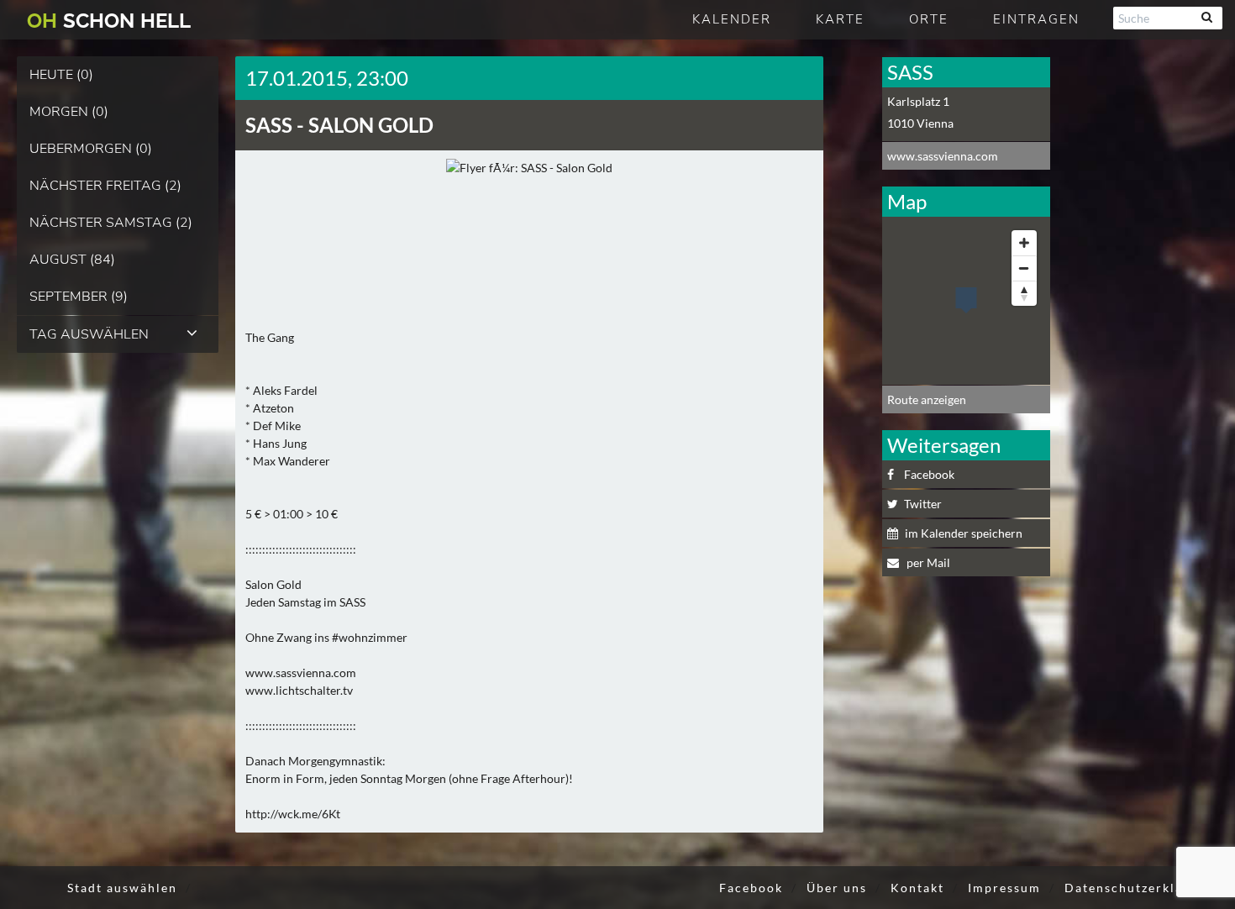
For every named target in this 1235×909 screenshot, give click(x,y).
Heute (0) (61, 75)
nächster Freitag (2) (105, 185)
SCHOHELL (109, 20)
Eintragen (1036, 19)
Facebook (929, 474)
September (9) (78, 296)
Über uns (837, 887)
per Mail (927, 562)
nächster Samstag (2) (110, 222)
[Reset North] (1024, 293)
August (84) (72, 259)
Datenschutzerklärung (1139, 887)
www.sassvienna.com (942, 156)
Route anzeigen (926, 399)
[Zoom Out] (1024, 268)
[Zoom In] (1024, 242)
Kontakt (917, 887)
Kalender (731, 19)
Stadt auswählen (122, 887)
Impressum (1004, 887)
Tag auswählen (89, 334)
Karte (840, 19)
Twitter (923, 504)
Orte (929, 19)
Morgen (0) (68, 111)
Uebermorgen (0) (90, 148)
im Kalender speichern (963, 533)
